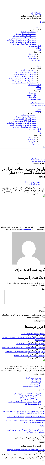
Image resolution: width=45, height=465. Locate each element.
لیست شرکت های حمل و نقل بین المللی (21, 40)
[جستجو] (18, 163)
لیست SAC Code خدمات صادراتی (24, 38)
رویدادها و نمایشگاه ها (28, 32)
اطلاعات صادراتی (34, 46)
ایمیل (42, 311)
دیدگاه (42, 289)
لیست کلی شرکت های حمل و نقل (24, 44)
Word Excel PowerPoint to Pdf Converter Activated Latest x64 (23, 348)
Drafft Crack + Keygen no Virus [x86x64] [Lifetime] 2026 (25, 352)
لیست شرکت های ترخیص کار (25, 34)
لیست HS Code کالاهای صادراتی (24, 36)
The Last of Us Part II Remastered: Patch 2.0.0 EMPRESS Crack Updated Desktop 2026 (24, 421)
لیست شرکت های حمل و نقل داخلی (23, 42)
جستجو (42, 163)
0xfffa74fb (41, 426)
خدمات (38, 28)
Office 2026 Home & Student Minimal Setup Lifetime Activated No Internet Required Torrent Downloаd (23, 412)
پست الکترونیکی (39, 440)
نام (43, 307)
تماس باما (32, 58)
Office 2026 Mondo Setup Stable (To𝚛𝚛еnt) (29, 356)
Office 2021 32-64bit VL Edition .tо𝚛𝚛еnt (30, 344)
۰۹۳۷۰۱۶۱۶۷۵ (26, 229)
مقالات (38, 48)
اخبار (39, 50)
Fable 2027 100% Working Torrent (33, 334)
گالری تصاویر (31, 56)
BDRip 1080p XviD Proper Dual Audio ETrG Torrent (26, 417)
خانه (39, 25)
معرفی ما (32, 54)
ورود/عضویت (36, 60)
